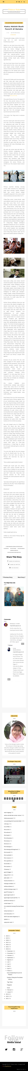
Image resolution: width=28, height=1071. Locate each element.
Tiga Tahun (10, 982)
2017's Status (10, 602)
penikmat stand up (8, 900)
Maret (9, 970)
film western (7, 866)
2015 (7, 946)
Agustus (9, 959)
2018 (7, 940)
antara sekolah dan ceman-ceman (12, 815)
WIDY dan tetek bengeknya (11, 916)
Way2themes (8, 1066)
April (8, 968)
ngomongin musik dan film (14, 552)
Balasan (10, 645)
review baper (7, 903)
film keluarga (7, 846)
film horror (7, 843)
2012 (7, 996)
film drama (7, 841)
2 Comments (13, 34)
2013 (7, 994)
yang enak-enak (8, 922)
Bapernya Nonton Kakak (13, 777)
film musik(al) (7, 855)
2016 (7, 944)
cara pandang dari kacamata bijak (13, 22)
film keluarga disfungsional (11, 849)
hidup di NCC (7, 875)
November (10, 953)
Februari (9, 989)
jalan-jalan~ (7, 877)
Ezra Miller (7, 826)
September (10, 957)
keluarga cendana (8, 883)
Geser (8, 987)
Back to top (21, 1069)
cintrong (6, 548)
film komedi (13, 548)
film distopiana (8, 838)
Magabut (9, 985)
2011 (7, 998)
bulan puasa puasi (8, 818)
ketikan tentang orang (9, 889)
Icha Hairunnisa (17, 649)
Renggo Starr (15, 623)
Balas (23, 643)
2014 (7, 949)
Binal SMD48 (13, 95)
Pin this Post (15, 567)
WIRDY (6, 919)
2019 (7, 938)
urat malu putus (8, 913)
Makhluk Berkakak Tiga (13, 768)
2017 (7, 942)
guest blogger (7, 872)
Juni (8, 964)
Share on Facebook (14, 561)
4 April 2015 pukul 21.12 (15, 625)
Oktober (9, 955)
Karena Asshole (14, 550)
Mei (8, 966)
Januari (9, 992)
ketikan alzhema (8, 886)
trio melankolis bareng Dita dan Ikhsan (14, 906)
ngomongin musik (8, 895)
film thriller (7, 863)
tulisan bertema (8, 911)
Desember (10, 951)
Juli (8, 962)
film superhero (7, 860)
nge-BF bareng (8, 892)
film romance (21, 548)
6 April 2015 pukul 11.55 (18, 652)
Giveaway (6, 869)
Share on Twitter (15, 564)
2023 (7, 936)
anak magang (7, 812)
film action (6, 829)
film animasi (7, 832)
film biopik (7, 835)
